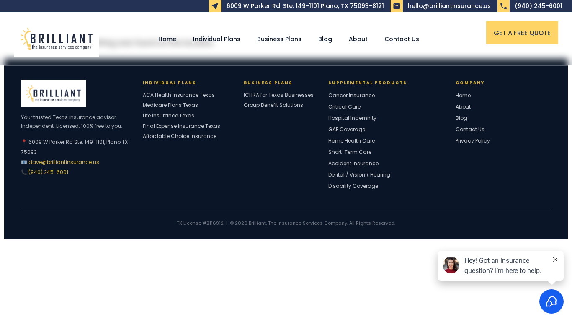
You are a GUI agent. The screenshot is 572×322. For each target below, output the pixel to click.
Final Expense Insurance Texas (181, 126)
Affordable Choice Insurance (179, 136)
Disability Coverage (353, 186)
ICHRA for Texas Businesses (279, 95)
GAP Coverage (346, 129)
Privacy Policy (473, 140)
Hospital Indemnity (352, 118)
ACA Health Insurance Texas (179, 95)
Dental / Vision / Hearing (359, 174)
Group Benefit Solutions (273, 105)
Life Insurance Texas (168, 115)
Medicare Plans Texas (170, 105)
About (358, 39)
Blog (325, 39)
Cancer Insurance (351, 95)
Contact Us (401, 39)
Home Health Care (351, 140)
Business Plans (279, 39)
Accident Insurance (353, 163)
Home (167, 39)
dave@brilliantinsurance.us (63, 162)
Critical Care (344, 106)
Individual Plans (216, 39)
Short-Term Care (349, 152)
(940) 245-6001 (48, 172)
